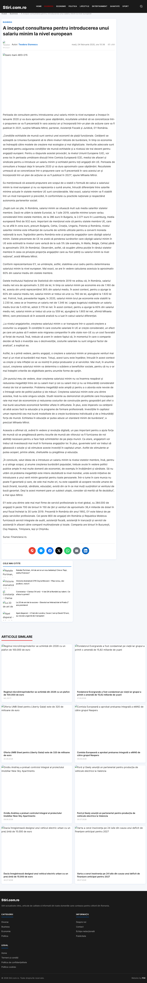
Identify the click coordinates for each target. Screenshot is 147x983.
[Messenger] (41, 550)
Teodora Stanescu (28, 44)
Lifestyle (84, 6)
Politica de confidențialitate (14, 962)
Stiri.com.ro (10, 900)
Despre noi (81, 922)
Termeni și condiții (9, 957)
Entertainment (99, 6)
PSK (144, 978)
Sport (125, 6)
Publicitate (81, 936)
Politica (73, 6)
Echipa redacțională (85, 931)
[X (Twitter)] (58, 550)
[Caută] (141, 6)
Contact (80, 926)
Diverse (4, 922)
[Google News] (32, 550)
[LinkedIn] (85, 550)
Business (48, 6)
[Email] (76, 550)
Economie (61, 6)
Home (38, 6)
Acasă (4, 13)
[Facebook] (50, 550)
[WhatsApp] (67, 550)
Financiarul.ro (18, 537)
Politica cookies (8, 967)
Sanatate (115, 6)
